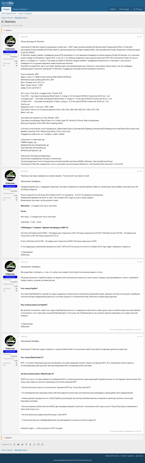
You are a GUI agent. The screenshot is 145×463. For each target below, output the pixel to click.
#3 (141, 262)
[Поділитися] (138, 36)
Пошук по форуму (25, 13)
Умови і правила (127, 456)
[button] (28, 9)
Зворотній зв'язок (112, 456)
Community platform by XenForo (73, 460)
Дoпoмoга (139, 456)
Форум (6, 9)
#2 (141, 171)
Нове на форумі (20, 9)
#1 (141, 37)
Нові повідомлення (8, 13)
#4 (141, 336)
